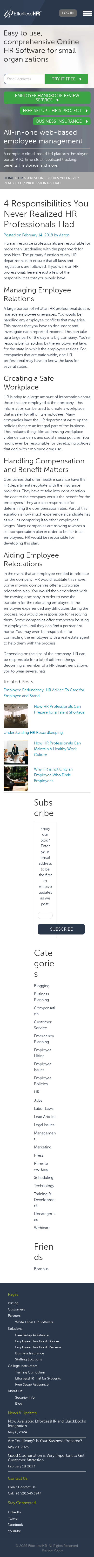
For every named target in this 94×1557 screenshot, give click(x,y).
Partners (14, 1315)
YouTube (14, 1531)
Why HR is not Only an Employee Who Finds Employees (53, 775)
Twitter (13, 1518)
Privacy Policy (52, 1550)
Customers (16, 1309)
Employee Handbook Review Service (47, 97)
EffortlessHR (23, 13)
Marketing (42, 1147)
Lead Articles (45, 1117)
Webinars (42, 1228)
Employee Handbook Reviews (38, 1347)
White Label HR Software (34, 1322)
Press (38, 1155)
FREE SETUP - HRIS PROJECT (53, 110)
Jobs (38, 1100)
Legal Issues (44, 1125)
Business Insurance (59, 121)
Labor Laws (44, 1108)
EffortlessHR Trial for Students (38, 1378)
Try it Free (64, 79)
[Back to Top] (77, 1538)
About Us (15, 1391)
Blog (18, 1403)
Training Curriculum (30, 1372)
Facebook (15, 1525)
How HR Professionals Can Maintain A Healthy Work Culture (57, 749)
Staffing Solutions (28, 1359)
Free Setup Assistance (32, 1335)
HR (36, 1092)
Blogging (41, 986)
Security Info (25, 1397)
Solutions (15, 1329)
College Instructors (22, 1366)
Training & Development (44, 1200)
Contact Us (26, 1487)
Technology (44, 1186)
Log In (68, 13)
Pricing (13, 1303)
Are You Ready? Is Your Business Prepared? (45, 1441)
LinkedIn (14, 1512)
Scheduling (43, 1177)
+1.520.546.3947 (28, 1493)
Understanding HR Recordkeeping (33, 732)
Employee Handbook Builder (37, 1341)
